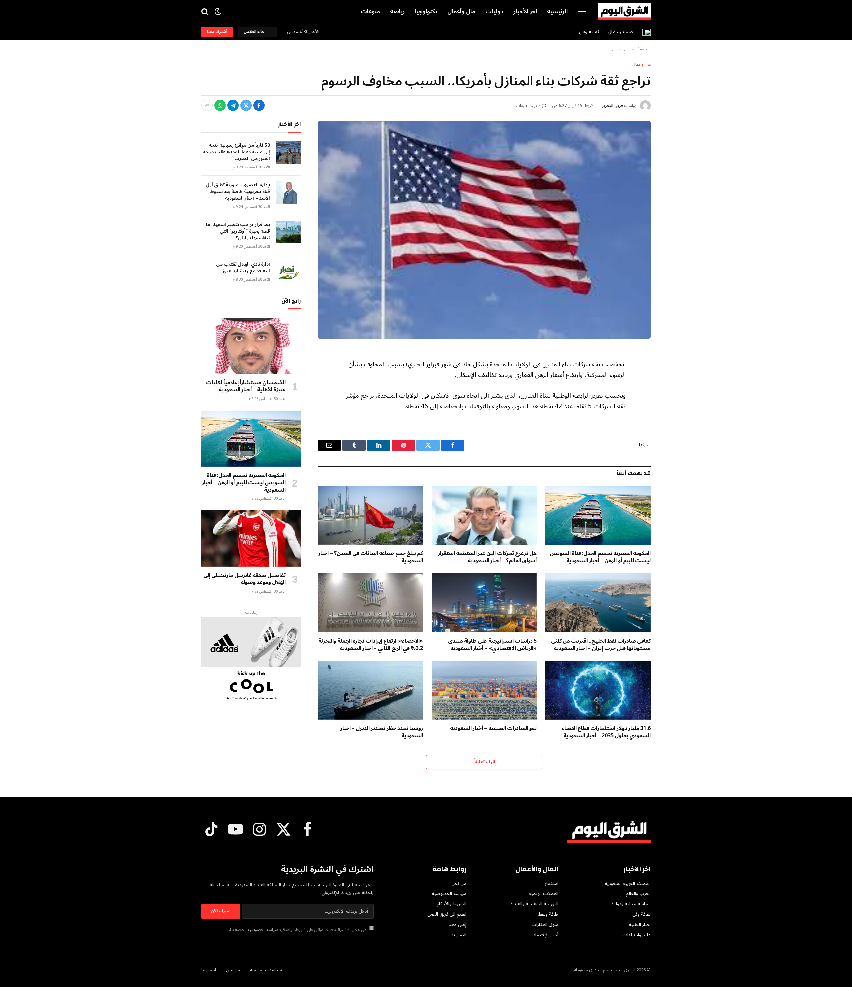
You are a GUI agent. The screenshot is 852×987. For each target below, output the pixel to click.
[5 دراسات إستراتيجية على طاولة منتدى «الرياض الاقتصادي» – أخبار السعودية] (484, 602)
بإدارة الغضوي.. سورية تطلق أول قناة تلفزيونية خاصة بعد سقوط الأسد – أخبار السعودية (238, 192)
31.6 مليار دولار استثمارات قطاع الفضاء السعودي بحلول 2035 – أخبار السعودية (606, 732)
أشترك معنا (217, 32)
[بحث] (205, 11)
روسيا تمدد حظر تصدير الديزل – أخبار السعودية (381, 732)
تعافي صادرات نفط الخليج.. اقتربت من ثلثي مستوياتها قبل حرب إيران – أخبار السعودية (601, 645)
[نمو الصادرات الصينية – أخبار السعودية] (484, 690)
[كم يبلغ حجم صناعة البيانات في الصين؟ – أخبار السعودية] (370, 515)
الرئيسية (557, 11)
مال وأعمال (461, 11)
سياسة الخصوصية (263, 929)
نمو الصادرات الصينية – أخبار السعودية (493, 728)
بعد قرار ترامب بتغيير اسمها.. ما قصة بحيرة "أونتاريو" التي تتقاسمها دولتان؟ (238, 231)
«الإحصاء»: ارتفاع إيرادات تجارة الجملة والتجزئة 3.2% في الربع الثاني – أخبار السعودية (371, 645)
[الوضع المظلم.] (218, 11)
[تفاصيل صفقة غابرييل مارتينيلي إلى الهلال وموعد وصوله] (251, 538)
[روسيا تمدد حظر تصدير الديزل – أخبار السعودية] (370, 690)
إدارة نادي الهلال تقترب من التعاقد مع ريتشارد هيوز (243, 267)
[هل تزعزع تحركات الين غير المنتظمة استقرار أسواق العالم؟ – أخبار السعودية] (484, 515)
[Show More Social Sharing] (207, 105)
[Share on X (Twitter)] (246, 105)
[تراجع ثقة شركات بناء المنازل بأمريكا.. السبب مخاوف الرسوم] (484, 230)
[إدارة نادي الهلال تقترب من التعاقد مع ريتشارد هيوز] (288, 271)
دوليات (494, 11)
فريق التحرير (612, 106)
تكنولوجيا (426, 11)
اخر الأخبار (525, 11)
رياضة (397, 11)
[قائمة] (582, 11)
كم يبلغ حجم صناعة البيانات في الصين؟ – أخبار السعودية (371, 557)
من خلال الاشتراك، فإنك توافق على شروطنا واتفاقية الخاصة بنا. (298, 929)
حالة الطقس (255, 32)
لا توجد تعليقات (528, 106)
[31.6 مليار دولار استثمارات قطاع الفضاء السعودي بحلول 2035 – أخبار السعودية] (598, 690)
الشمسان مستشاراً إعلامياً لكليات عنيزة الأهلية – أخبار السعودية (246, 386)
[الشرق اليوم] (624, 11)
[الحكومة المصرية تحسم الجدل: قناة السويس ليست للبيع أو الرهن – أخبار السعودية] (598, 515)
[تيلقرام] (233, 105)
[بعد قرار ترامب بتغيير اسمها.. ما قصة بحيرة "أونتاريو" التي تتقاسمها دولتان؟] (288, 232)
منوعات (370, 11)
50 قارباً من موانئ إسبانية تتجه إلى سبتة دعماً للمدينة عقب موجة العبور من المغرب (236, 152)
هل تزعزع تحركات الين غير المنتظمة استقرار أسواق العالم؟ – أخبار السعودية (487, 557)
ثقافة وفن (589, 31)
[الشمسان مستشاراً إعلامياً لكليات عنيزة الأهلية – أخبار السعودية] (251, 346)
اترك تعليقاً (484, 762)
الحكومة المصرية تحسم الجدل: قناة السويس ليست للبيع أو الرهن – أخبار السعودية (600, 557)
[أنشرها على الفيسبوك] (259, 105)
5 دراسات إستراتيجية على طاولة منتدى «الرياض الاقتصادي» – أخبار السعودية (492, 645)
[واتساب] (220, 105)
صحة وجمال (620, 31)
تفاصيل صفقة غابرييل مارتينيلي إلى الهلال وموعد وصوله (244, 579)
